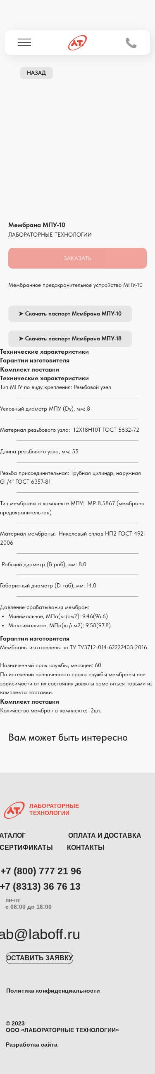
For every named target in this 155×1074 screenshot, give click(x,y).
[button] (39, 958)
